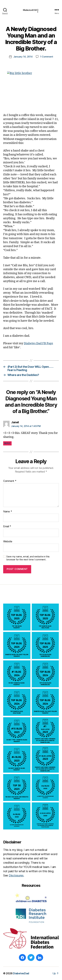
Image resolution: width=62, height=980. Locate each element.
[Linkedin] (39, 957)
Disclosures (16, 875)
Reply (7, 443)
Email (7, 526)
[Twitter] (31, 957)
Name (7, 511)
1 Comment (46, 56)
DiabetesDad (21, 973)
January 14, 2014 (23, 56)
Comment (9, 481)
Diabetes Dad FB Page (38, 343)
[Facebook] (22, 957)
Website (7, 541)
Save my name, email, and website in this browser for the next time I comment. (28, 558)
